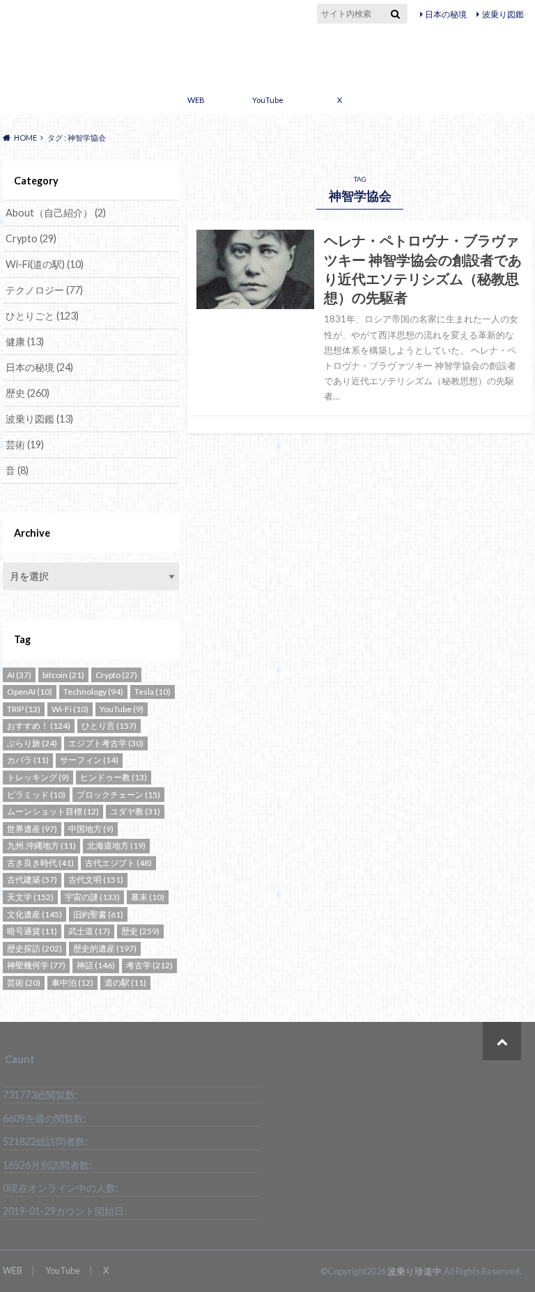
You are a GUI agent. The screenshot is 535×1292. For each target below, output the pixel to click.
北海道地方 (116, 845)
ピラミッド (36, 794)
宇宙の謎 (92, 897)
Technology (93, 691)
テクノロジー (44, 290)
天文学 (30, 897)
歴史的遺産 (105, 948)
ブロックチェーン (118, 794)
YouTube (268, 99)
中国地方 (91, 829)
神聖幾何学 (36, 965)
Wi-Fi (70, 709)
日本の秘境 (446, 14)
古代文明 (95, 879)
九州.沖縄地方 (41, 845)
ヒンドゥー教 (113, 777)
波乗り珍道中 (268, 54)
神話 (96, 965)
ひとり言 (109, 725)
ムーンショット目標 (53, 811)
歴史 (27, 393)
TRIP (23, 709)
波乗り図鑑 (503, 14)
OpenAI (29, 691)
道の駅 (125, 982)
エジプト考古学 (106, 743)
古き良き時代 (40, 863)
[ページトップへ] (502, 1041)
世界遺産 (32, 829)
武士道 (89, 931)
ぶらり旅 (32, 743)
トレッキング (38, 777)
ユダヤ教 (135, 811)
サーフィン (89, 760)
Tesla (152, 691)
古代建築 (32, 879)
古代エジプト (118, 863)
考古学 (149, 965)
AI (19, 675)
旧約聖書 (98, 914)
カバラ (28, 760)
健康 (25, 341)
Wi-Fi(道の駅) (45, 264)
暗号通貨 (32, 931)
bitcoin (63, 675)
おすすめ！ (38, 725)
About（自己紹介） (56, 213)
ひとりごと (42, 316)
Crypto (31, 238)
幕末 (147, 897)
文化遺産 (34, 914)
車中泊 (72, 982)
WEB (196, 99)
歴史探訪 (34, 948)
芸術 (25, 444)
